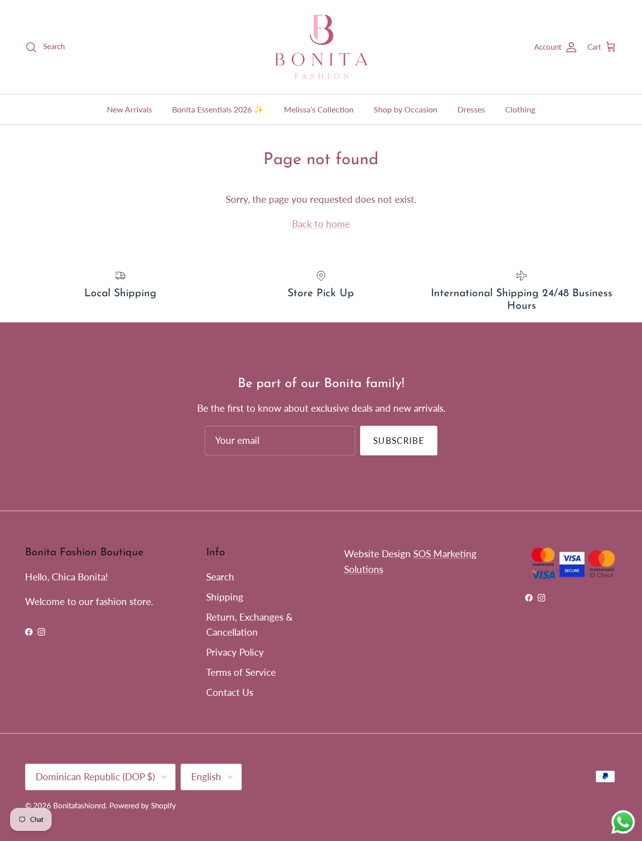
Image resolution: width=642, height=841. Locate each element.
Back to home (321, 223)
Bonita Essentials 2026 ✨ (218, 109)
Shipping (224, 597)
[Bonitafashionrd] (321, 47)
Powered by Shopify (142, 805)
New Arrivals (129, 109)
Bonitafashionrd (79, 805)
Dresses (471, 109)
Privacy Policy (235, 652)
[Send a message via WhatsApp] (623, 822)
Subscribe (398, 440)
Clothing (520, 109)
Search (220, 576)
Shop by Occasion (405, 109)
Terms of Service (241, 672)
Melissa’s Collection (319, 109)
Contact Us (229, 692)
